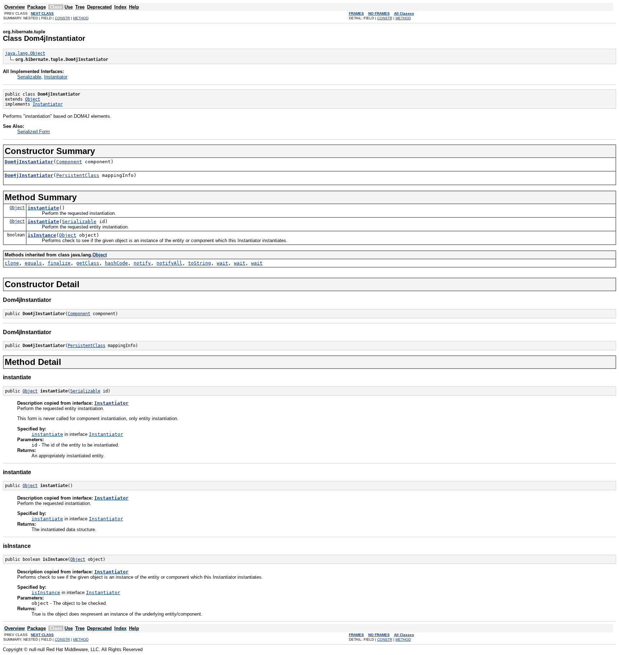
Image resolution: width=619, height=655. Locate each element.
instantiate (43, 208)
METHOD (80, 18)
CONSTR (62, 18)
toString (199, 263)
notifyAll (169, 263)
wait (222, 263)
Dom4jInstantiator (29, 161)
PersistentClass (77, 175)
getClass (87, 263)
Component (69, 161)
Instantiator (55, 77)
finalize (59, 263)
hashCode (116, 263)
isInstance (42, 235)
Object (32, 99)
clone (12, 263)
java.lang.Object (25, 53)
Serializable (29, 77)
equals (33, 263)
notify (142, 263)
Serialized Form (33, 131)
